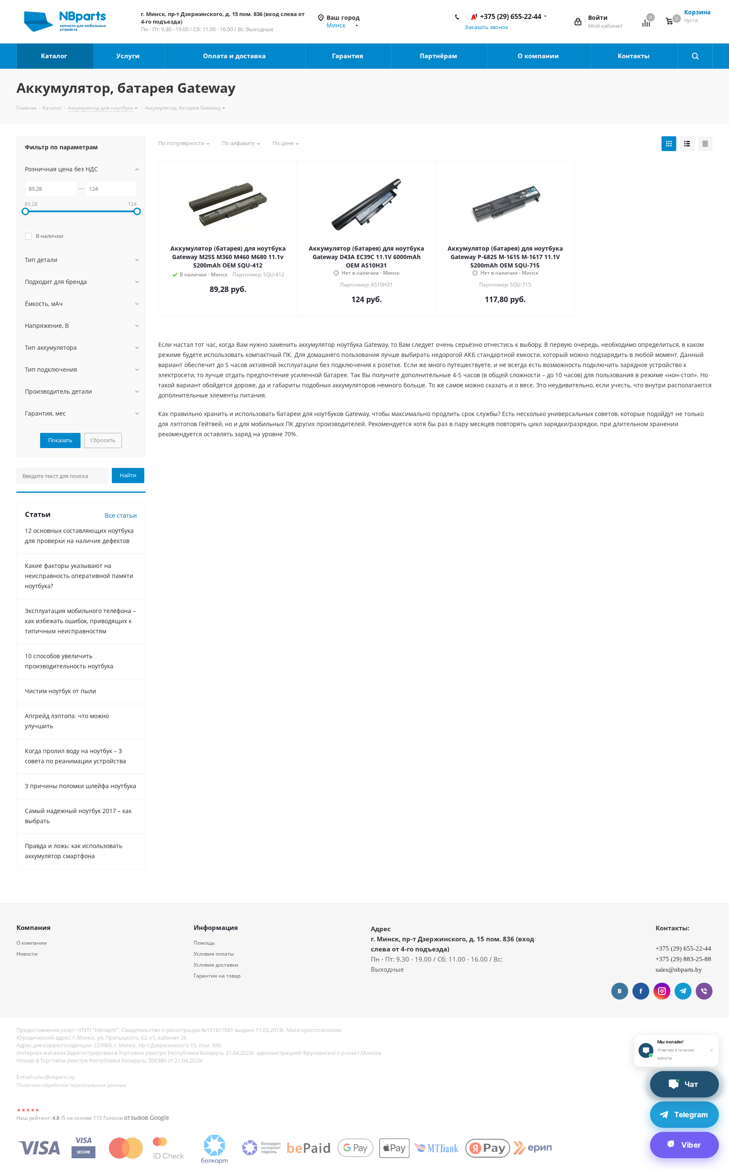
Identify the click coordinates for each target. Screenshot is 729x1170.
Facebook (640, 991)
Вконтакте (619, 991)
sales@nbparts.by (54, 1077)
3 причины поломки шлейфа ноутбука (80, 786)
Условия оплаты (214, 953)
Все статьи (121, 515)
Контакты (634, 55)
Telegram (683, 991)
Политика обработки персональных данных (71, 1085)
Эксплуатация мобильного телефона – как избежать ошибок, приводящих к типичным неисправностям (80, 621)
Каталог (55, 55)
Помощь (204, 942)
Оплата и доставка (235, 55)
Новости (27, 953)
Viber (704, 991)
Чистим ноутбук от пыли (60, 691)
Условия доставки (216, 964)
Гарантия (348, 55)
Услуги (128, 55)
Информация (216, 927)
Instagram (661, 991)
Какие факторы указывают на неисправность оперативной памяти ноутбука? (79, 576)
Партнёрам (439, 55)
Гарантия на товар (217, 975)
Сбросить (103, 440)
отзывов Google (146, 1117)
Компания (33, 927)
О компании (539, 55)
